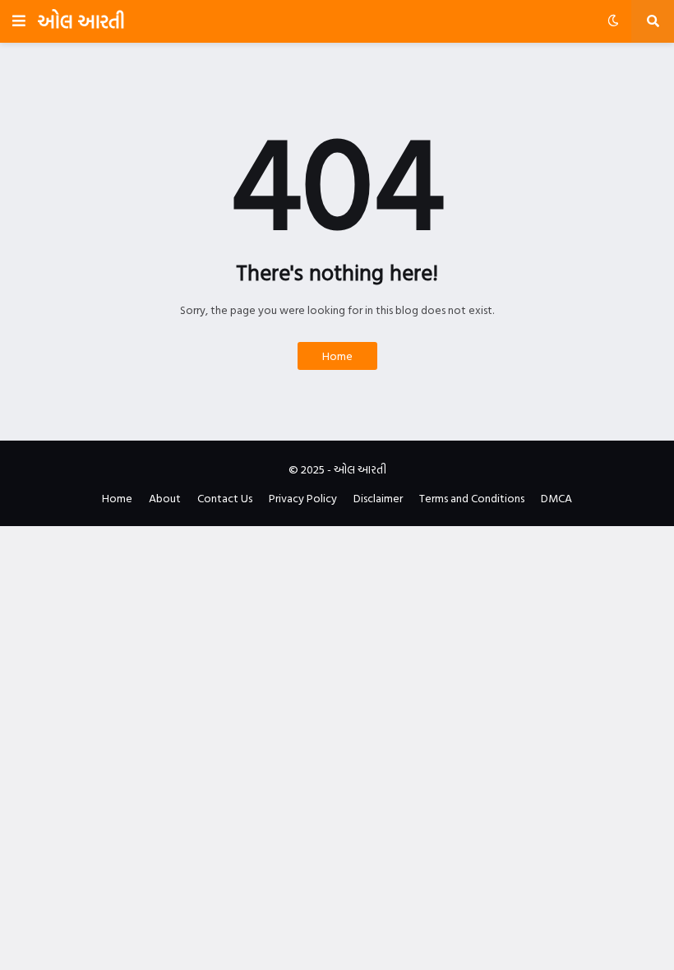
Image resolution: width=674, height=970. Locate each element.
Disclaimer (378, 498)
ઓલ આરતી (81, 21)
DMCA (556, 498)
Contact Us (224, 498)
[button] (19, 21)
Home (337, 355)
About (165, 498)
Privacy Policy (303, 498)
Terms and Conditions (471, 498)
